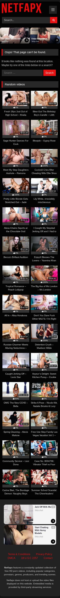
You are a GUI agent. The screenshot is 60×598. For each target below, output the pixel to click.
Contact (48, 558)
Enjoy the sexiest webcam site (40, 39)
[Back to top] (50, 588)
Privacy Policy (44, 554)
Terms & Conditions (19, 554)
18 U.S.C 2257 (29, 558)
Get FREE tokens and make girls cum (11, 39)
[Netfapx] (25, 8)
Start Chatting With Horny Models (42, 530)
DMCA (11, 558)
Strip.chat (5, 41)
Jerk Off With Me (43, 507)
